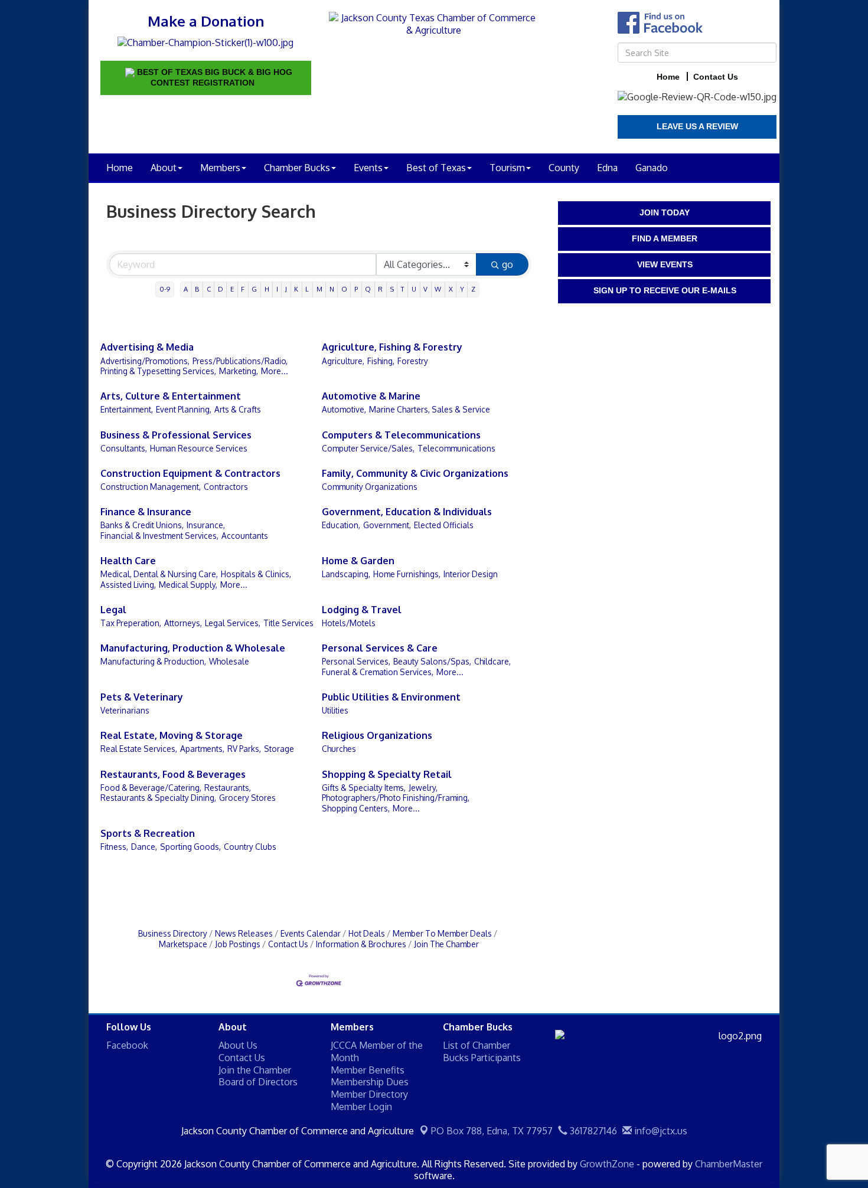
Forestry (412, 361)
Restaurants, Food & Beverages (173, 774)
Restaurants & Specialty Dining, (158, 798)
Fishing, (380, 361)
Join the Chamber (254, 1070)
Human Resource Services (198, 448)
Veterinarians (124, 710)
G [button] (254, 288)
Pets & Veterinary (141, 697)
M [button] (319, 288)
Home (119, 168)
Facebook (127, 1045)
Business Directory (172, 933)
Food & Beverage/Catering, (150, 788)
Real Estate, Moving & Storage (171, 735)
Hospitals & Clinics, (256, 574)
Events (368, 168)
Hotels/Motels (349, 623)
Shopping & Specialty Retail (387, 774)
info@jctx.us (659, 1131)
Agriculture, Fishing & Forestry (392, 347)
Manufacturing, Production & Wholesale (192, 648)
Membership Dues (370, 1082)
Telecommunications (456, 448)
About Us (237, 1045)
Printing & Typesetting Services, (158, 371)
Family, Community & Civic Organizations (415, 473)
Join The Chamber (446, 944)
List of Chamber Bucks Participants (482, 1051)
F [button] (242, 288)
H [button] (267, 288)
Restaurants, (227, 788)
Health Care (128, 561)
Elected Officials (444, 525)
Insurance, (206, 525)
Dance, (144, 847)
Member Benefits (367, 1070)
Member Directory (369, 1094)
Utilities (335, 710)
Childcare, (492, 661)
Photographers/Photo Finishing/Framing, (395, 798)
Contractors (226, 487)
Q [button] (368, 288)
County (564, 168)
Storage (279, 749)
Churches (339, 749)
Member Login (361, 1106)
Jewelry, (423, 788)
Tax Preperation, (130, 623)
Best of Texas (436, 168)
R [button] (380, 288)
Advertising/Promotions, (145, 361)
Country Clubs (250, 847)
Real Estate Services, (138, 749)
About (164, 168)
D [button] (220, 288)
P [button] (356, 288)
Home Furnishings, (406, 574)
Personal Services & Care (380, 648)
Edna (607, 168)
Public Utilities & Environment (391, 697)
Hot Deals (366, 933)
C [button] (209, 288)
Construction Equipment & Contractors (190, 473)
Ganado (651, 168)
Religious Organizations (377, 735)
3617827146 (592, 1131)
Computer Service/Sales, (368, 448)
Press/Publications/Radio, (240, 361)
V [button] (425, 288)
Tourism (507, 168)
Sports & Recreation (147, 833)
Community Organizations (369, 487)
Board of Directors (258, 1082)
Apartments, (202, 749)
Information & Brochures (361, 944)
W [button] (438, 288)
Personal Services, (356, 661)
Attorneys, (183, 623)
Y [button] (462, 288)
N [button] (331, 288)
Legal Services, (232, 623)
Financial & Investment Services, (159, 536)
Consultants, (123, 448)
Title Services (288, 623)
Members (220, 168)
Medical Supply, (188, 585)
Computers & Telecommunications (401, 435)
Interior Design (470, 574)
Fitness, (114, 847)
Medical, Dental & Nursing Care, (159, 574)
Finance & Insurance (145, 512)
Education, (341, 525)
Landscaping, (346, 574)
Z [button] (473, 288)
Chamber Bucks (297, 168)
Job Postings (237, 944)
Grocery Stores (247, 798)
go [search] (507, 264)
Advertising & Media (147, 347)
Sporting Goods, (190, 847)
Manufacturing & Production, (153, 661)
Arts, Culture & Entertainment (170, 396)
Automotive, (344, 409)
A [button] (186, 288)
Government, (387, 525)
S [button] (392, 288)
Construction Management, (150, 487)
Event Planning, (183, 409)
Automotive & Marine (371, 396)
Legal (113, 610)
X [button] (451, 288)
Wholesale (229, 661)
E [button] (232, 288)
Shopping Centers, (356, 808)
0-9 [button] (164, 288)
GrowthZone (607, 1164)
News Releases (244, 933)
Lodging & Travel (362, 610)
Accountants (244, 536)
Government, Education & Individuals (407, 512)
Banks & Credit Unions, (142, 525)
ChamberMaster (728, 1164)
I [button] (277, 288)
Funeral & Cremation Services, (377, 672)
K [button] (296, 288)
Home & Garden (358, 561)
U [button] (414, 288)
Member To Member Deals (442, 933)
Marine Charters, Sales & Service (429, 409)
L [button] (307, 288)
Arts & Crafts (237, 409)
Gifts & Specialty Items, (364, 788)
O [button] (344, 288)
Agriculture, (343, 361)
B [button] (197, 288)
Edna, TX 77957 (492, 1131)
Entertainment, (126, 409)
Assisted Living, (128, 585)
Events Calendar (310, 933)
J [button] (286, 288)
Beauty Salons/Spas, (432, 661)
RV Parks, (244, 749)
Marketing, (238, 371)
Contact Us (288, 944)
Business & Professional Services (176, 435)
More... (274, 371)
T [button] (402, 288)
